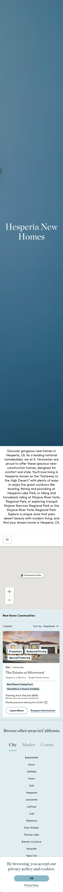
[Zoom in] (9, 591)
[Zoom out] (9, 600)
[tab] (13, 746)
